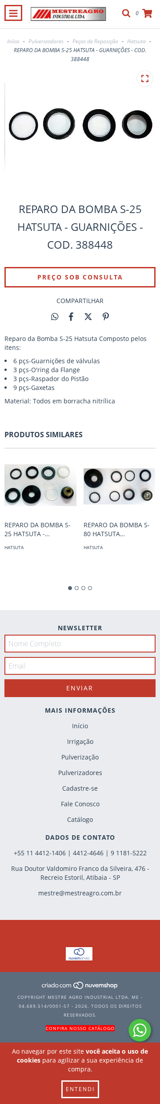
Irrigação (80, 741)
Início (13, 41)
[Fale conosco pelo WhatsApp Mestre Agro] (139, 1030)
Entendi (80, 1089)
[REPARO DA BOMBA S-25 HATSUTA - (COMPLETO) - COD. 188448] (40, 486)
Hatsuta (136, 41)
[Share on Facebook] (71, 316)
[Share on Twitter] (88, 316)
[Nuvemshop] (80, 988)
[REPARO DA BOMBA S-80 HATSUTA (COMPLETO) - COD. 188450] (120, 486)
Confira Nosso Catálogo (80, 1028)
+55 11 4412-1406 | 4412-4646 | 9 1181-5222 (80, 853)
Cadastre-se (80, 788)
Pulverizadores (46, 41)
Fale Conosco (80, 804)
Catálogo (80, 819)
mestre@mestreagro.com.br (80, 893)
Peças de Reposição (95, 41)
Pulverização (80, 757)
